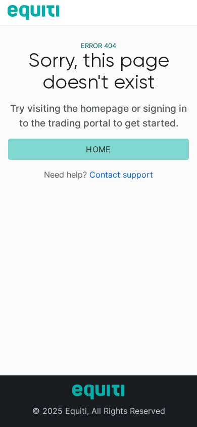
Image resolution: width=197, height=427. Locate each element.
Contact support (121, 174)
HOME (98, 149)
